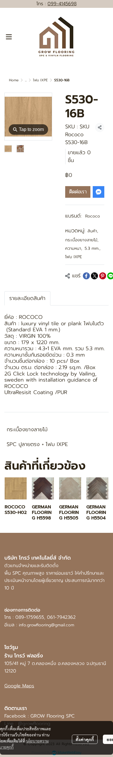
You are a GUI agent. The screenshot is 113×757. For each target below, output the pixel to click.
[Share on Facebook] (86, 275)
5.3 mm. (93, 248)
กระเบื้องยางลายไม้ (82, 240)
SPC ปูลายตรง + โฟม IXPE (37, 444)
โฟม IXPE (40, 80)
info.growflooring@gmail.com (46, 625)
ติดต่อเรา (78, 192)
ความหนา (73, 248)
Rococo (92, 216)
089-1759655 (29, 617)
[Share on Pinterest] (102, 275)
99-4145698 (63, 3)
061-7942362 (61, 617)
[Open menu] (8, 37)
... (26, 80)
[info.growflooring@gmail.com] (18, 624)
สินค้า (93, 231)
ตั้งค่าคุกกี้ (85, 739)
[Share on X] (94, 275)
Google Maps (19, 685)
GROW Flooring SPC (52, 716)
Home (14, 80)
